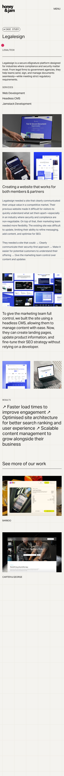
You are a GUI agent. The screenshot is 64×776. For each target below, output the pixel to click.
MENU (57, 8)
